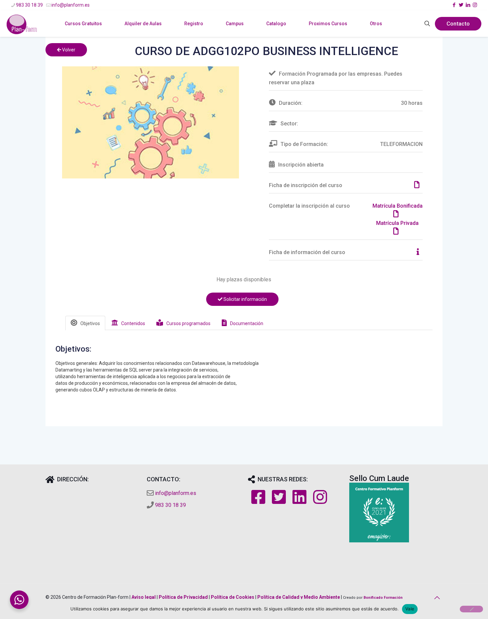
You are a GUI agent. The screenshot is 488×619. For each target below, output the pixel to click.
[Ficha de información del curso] (420, 252)
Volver (68, 49)
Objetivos (90, 323)
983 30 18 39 (29, 5)
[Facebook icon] (453, 5)
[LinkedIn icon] (467, 5)
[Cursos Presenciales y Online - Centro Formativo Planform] (22, 33)
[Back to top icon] (436, 598)
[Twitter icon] (460, 5)
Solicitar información (244, 299)
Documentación (246, 323)
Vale (409, 608)
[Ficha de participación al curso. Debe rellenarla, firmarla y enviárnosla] (418, 185)
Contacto (458, 23)
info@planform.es (70, 5)
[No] (471, 609)
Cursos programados (188, 323)
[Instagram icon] (474, 5)
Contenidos (133, 323)
